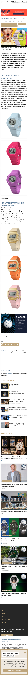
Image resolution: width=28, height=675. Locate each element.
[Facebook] (2, 344)
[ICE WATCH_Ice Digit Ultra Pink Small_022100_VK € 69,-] (14, 154)
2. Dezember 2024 (5, 597)
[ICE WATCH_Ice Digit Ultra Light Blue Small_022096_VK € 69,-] (14, 125)
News (4, 610)
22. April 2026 (4, 488)
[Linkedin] (8, 344)
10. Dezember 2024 (5, 570)
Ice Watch (14, 23)
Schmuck (4, 616)
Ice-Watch (4, 353)
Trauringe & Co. (6, 619)
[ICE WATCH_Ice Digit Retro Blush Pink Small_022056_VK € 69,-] (14, 297)
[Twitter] (5, 344)
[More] (17, 344)
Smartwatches (22, 23)
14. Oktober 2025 (5, 515)
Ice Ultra (22, 351)
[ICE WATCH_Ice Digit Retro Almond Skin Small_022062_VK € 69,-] (14, 240)
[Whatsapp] (14, 344)
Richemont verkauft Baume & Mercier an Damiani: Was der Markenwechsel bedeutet (16, 401)
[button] (25, 652)
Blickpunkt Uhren (6, 23)
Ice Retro (17, 351)
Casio (6, 351)
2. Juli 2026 (4, 461)
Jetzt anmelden (6, 635)
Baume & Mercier (6, 453)
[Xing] (11, 344)
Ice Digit (11, 351)
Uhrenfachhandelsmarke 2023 (16, 353)
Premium (4, 623)
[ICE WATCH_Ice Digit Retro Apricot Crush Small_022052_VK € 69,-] (14, 268)
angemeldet (9, 373)
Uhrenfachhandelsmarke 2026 (9, 25)
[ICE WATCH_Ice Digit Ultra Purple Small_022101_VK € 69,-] (14, 182)
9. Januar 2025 (4, 543)
